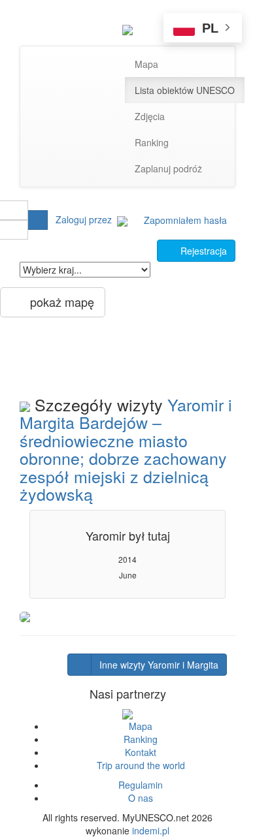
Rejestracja (200, 250)
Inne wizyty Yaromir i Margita (158, 664)
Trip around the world (141, 765)
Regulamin (140, 784)
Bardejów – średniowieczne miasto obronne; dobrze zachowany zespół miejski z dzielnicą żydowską (123, 457)
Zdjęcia (150, 116)
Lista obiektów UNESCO (185, 90)
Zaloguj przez (86, 219)
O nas (140, 797)
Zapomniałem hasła (185, 220)
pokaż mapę (57, 301)
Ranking (152, 142)
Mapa (146, 64)
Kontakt (140, 752)
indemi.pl (150, 830)
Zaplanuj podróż (168, 168)
